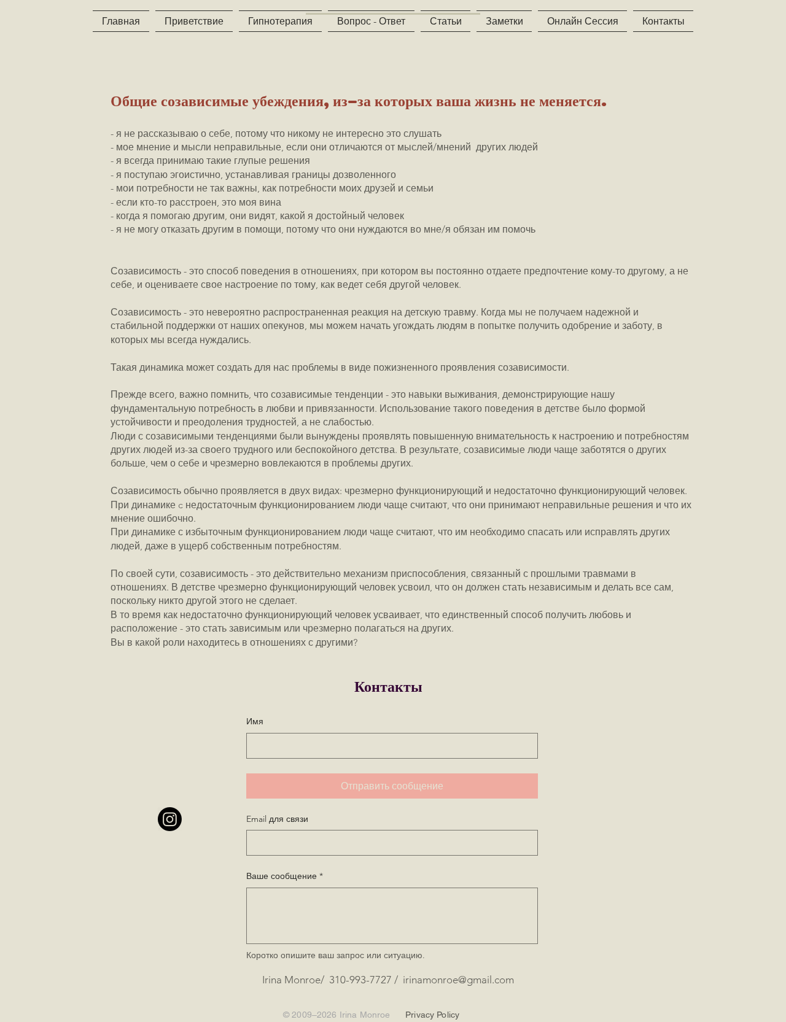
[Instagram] (170, 819)
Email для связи (277, 818)
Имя (254, 721)
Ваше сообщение (284, 875)
